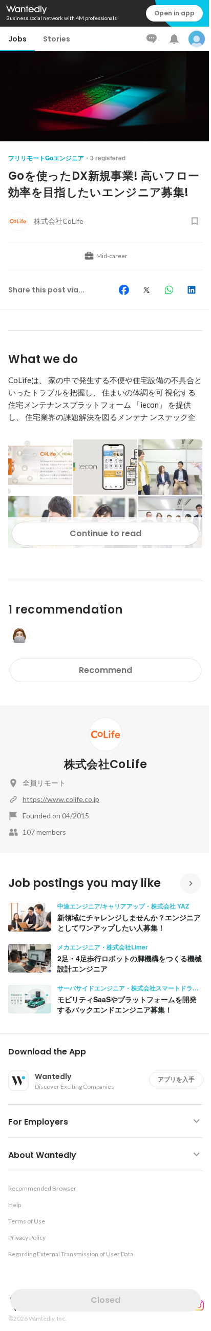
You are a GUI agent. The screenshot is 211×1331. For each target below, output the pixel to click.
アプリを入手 (176, 1079)
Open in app (174, 13)
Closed (105, 1300)
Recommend (105, 670)
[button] (109, 1052)
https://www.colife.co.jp (61, 799)
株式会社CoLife (105, 764)
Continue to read (105, 533)
